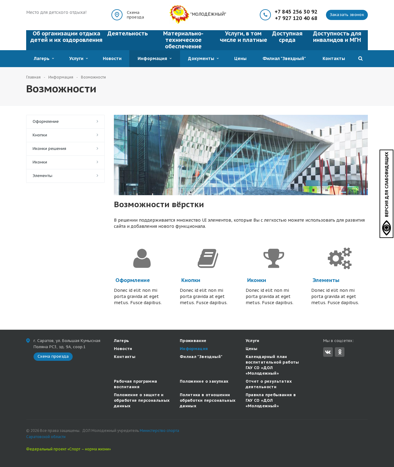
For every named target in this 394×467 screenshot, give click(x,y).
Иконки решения (49, 148)
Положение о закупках (204, 381)
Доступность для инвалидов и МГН (337, 36)
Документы (202, 58)
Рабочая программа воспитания (135, 384)
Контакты (334, 58)
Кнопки (40, 135)
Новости (112, 58)
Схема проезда (135, 14)
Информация (154, 58)
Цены (240, 58)
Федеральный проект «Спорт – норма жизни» (68, 449)
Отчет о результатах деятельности (269, 384)
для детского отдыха (62, 12)
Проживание (193, 340)
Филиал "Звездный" (284, 58)
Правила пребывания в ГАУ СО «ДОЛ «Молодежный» (271, 400)
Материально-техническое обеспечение (183, 40)
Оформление (46, 121)
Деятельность (127, 33)
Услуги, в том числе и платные (243, 36)
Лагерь (43, 58)
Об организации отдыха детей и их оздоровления (66, 36)
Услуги (77, 58)
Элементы (42, 175)
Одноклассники (339, 352)
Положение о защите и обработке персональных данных (142, 400)
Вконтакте (328, 352)
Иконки (40, 162)
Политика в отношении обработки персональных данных (208, 400)
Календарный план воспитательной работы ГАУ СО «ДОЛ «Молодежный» (272, 365)
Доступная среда (287, 36)
